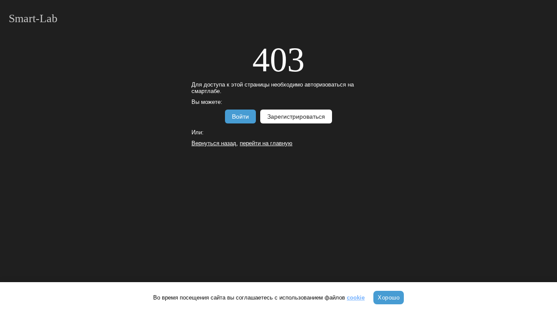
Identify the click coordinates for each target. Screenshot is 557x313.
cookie (356, 297)
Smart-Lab (33, 18)
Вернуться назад (213, 143)
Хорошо (388, 297)
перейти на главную (266, 143)
